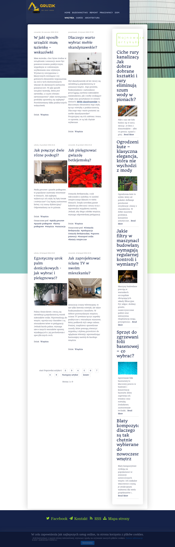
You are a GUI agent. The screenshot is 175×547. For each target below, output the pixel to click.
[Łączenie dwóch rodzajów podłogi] (50, 172)
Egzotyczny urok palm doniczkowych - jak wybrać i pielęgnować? (48, 268)
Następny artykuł (70, 375)
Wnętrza (44, 115)
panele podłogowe (43, 224)
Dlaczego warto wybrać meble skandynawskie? (82, 42)
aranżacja (60, 226)
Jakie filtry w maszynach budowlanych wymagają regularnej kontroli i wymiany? (131, 248)
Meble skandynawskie (87, 102)
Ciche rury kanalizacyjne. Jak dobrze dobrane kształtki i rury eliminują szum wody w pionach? (132, 76)
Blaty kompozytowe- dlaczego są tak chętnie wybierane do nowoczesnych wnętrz (132, 439)
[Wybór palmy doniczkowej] (50, 294)
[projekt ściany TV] (84, 288)
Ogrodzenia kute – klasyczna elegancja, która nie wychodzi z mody (129, 156)
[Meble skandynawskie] (84, 63)
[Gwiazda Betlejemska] (84, 176)
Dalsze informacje (134, 538)
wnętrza (50, 226)
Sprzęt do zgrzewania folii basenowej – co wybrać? (129, 344)
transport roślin (86, 236)
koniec (86, 375)
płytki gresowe (57, 221)
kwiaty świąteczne (78, 239)
